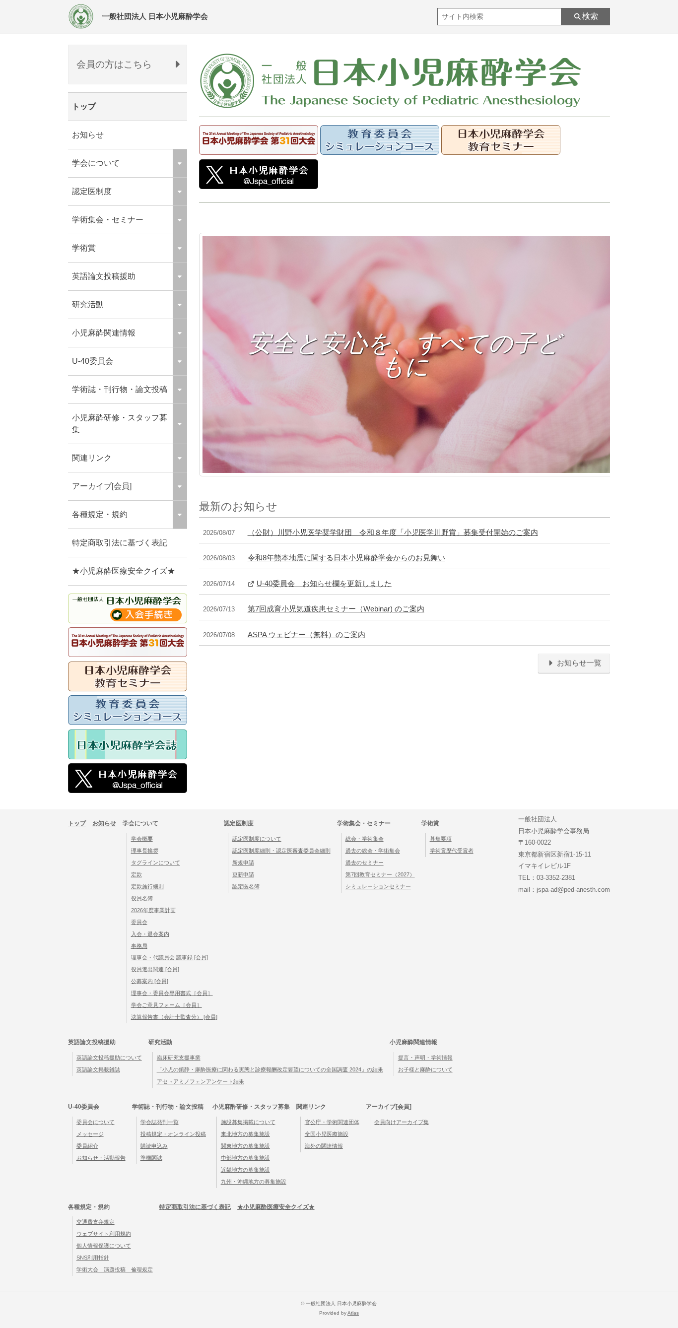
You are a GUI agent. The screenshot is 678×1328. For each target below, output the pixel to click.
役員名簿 (142, 898)
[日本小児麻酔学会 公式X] (258, 186)
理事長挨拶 (144, 851)
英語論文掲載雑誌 (98, 1069)
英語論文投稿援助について (109, 1058)
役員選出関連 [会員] (155, 969)
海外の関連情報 (324, 1146)
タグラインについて (155, 862)
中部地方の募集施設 (245, 1158)
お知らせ (88, 135)
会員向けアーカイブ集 (401, 1122)
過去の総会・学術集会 (372, 851)
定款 (136, 874)
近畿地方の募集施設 (245, 1170)
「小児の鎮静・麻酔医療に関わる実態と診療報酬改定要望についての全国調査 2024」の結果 (270, 1069)
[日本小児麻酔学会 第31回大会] (258, 152)
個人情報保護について (103, 1246)
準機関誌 (151, 1158)
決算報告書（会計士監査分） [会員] (174, 1017)
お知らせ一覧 (578, 663)
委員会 (139, 922)
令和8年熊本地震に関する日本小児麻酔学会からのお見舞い (346, 558)
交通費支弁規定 (95, 1222)
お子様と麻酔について (425, 1069)
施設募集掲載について (248, 1122)
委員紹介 (87, 1146)
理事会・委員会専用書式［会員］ (172, 993)
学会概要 (142, 839)
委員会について (95, 1122)
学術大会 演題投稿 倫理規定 (114, 1269)
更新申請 (243, 874)
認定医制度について (256, 839)
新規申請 (243, 862)
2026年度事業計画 (153, 910)
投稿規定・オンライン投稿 (173, 1134)
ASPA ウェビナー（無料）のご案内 (306, 635)
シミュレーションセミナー (378, 886)
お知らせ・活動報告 (101, 1158)
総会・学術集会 (364, 839)
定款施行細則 (147, 886)
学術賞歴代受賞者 (452, 851)
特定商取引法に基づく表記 (119, 542)
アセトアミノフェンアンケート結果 (200, 1081)
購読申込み (154, 1146)
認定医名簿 (246, 886)
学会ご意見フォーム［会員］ (166, 1005)
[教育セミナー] (500, 152)
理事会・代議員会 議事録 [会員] (169, 957)
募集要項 (441, 839)
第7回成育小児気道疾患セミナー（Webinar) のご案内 (336, 609)
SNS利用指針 (92, 1258)
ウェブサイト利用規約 (103, 1234)
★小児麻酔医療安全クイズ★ (123, 571)
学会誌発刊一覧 (159, 1122)
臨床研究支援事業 (179, 1058)
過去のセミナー (364, 862)
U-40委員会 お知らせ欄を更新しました (324, 584)
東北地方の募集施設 (245, 1134)
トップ (84, 106)
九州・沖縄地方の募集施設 (253, 1182)
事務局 (139, 946)
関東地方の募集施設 (245, 1146)
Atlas (353, 1313)
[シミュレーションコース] (379, 152)
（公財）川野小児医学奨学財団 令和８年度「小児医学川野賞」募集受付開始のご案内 (393, 532)
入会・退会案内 (150, 934)
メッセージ (90, 1134)
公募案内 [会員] (149, 981)
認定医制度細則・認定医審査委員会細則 (281, 851)
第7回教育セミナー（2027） (380, 874)
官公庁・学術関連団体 (332, 1122)
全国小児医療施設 (326, 1134)
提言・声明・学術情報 (425, 1058)
